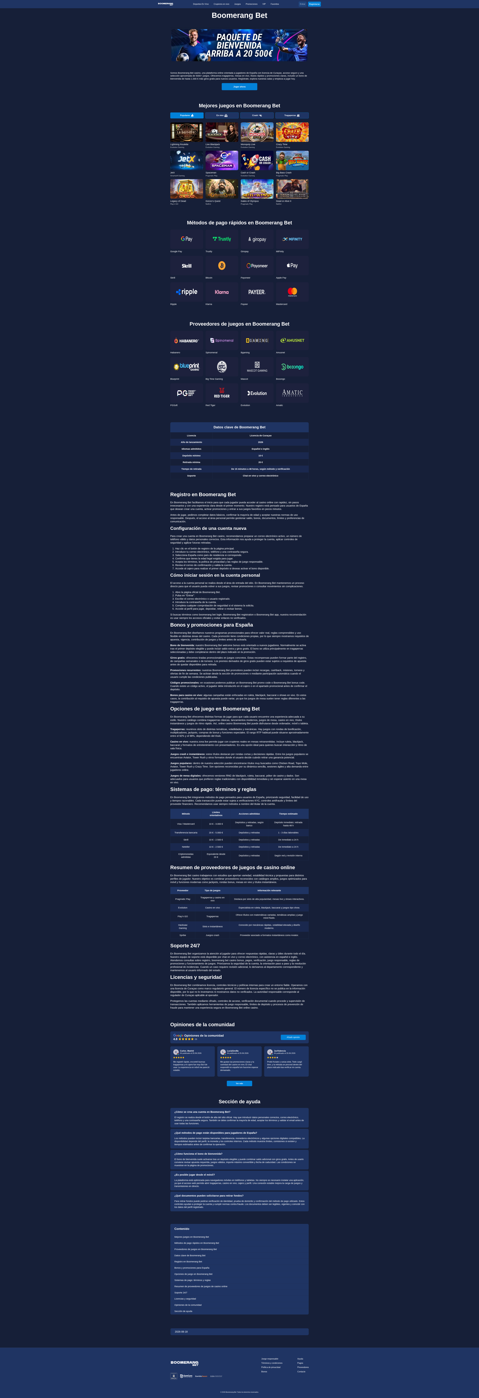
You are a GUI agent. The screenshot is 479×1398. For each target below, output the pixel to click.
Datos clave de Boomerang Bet (189, 1255)
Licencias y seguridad (185, 1299)
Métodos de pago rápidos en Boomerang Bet (196, 1243)
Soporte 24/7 (180, 1292)
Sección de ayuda (183, 1311)
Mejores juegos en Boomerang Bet (191, 1237)
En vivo (220, 115)
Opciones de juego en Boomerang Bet (193, 1274)
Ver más (239, 1083)
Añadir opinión (293, 1037)
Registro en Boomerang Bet (188, 1261)
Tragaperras (290, 115)
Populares (185, 115)
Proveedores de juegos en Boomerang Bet (195, 1249)
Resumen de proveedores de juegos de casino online (200, 1286)
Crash (255, 115)
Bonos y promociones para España (191, 1268)
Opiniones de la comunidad (188, 1305)
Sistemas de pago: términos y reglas (192, 1280)
